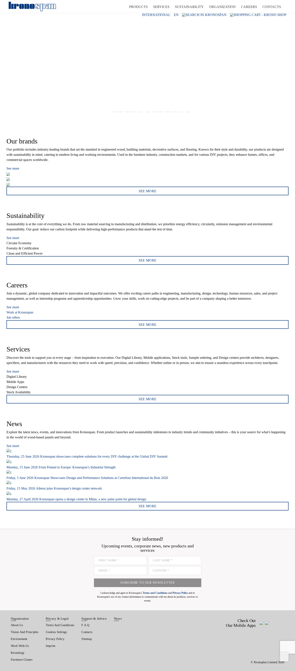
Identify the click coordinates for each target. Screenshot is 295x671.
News (118, 618)
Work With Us (20, 645)
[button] (8, 60)
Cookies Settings (56, 632)
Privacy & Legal (57, 618)
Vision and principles (24, 632)
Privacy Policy (55, 639)
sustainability (189, 7)
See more (12, 168)
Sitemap (86, 639)
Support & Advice (94, 618)
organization (222, 7)
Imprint (51, 645)
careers (249, 7)
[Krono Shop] (258, 15)
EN (176, 15)
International (156, 15)
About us (17, 625)
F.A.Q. (85, 625)
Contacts (86, 632)
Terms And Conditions (60, 625)
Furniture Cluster (22, 659)
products (138, 7)
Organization (20, 618)
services (161, 7)
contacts (271, 7)
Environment (19, 639)
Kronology (17, 652)
